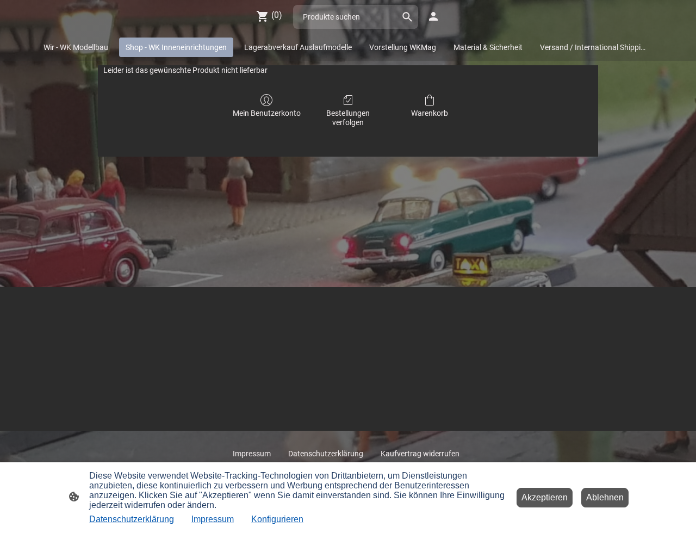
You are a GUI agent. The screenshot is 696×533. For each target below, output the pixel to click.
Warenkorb (429, 113)
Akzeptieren (544, 497)
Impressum (212, 519)
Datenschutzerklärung (131, 519)
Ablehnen (605, 497)
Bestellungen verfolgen (348, 118)
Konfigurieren (277, 519)
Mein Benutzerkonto (267, 113)
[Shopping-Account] (433, 16)
